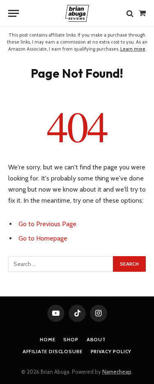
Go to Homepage (42, 238)
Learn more (132, 49)
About (96, 339)
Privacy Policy (111, 351)
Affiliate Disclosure (53, 351)
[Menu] (13, 13)
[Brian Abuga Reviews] (77, 13)
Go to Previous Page (47, 224)
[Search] (130, 13)
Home (47, 339)
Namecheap (116, 371)
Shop (70, 339)
